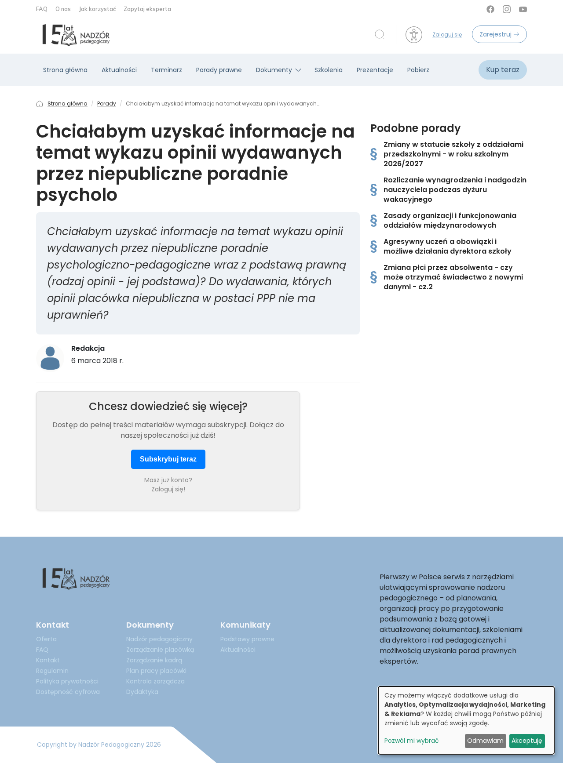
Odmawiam (485, 740)
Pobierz (418, 69)
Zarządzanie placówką (160, 649)
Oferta (46, 639)
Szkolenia (328, 69)
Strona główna (65, 69)
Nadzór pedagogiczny (159, 639)
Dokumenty (274, 69)
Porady (106, 103)
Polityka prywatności (67, 681)
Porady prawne (219, 69)
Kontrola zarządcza (155, 681)
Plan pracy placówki (156, 670)
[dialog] (466, 720)
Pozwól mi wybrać (411, 740)
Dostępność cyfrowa (68, 691)
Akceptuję (527, 740)
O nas (63, 8)
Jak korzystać (98, 8)
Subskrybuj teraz (168, 459)
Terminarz (166, 69)
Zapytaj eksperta (147, 8)
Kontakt (48, 660)
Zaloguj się (447, 34)
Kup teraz (502, 70)
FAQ (42, 8)
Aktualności (119, 69)
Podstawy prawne (247, 639)
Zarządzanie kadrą (154, 660)
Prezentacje (375, 69)
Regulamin (52, 670)
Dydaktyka (142, 691)
